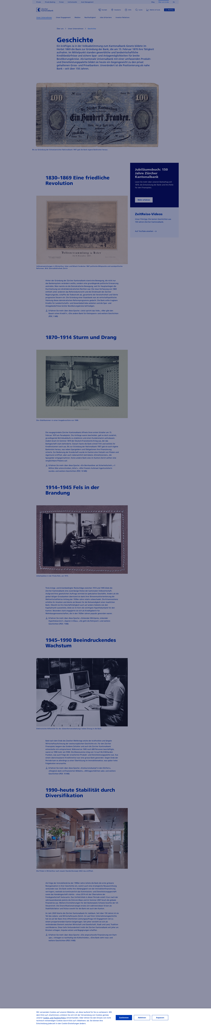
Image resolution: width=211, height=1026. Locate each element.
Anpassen (160, 1017)
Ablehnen (142, 1017)
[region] (105, 1017)
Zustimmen (124, 1017)
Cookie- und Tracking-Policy (54, 1018)
